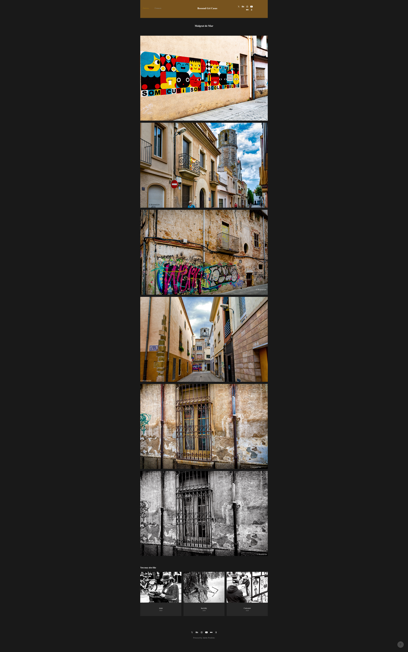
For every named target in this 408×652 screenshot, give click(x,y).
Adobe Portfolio (209, 637)
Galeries (146, 8)
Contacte (158, 8)
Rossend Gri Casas (207, 8)
